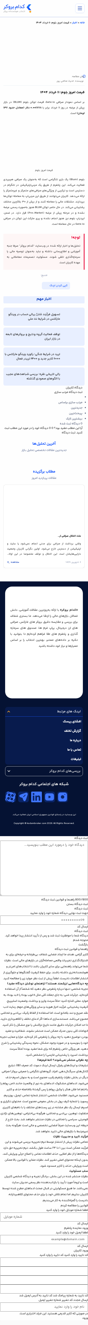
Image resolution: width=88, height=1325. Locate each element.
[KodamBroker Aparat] (10, 797)
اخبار (74, 23)
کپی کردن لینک (58, 285)
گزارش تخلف (72, 731)
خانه (82, 23)
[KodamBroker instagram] (62, 797)
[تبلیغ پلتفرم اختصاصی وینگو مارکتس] (44, 1322)
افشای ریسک (72, 721)
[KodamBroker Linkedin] (36, 797)
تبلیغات (76, 759)
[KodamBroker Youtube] (49, 797)
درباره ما (75, 740)
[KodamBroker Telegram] (23, 797)
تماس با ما (74, 750)
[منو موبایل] (80, 8)
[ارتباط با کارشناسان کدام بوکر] (12, 1312)
